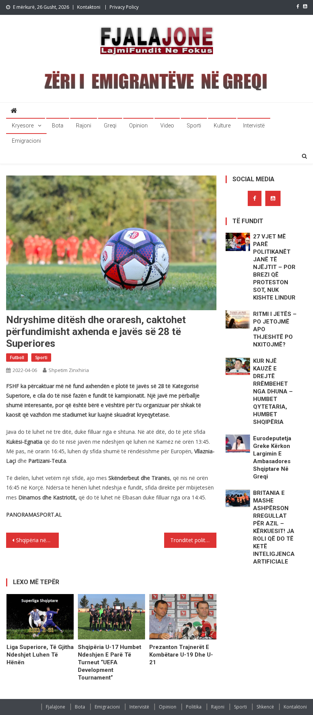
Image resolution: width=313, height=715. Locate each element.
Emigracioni (26, 141)
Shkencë (265, 707)
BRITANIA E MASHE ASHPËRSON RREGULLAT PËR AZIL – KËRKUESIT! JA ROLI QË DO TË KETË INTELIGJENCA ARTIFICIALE (274, 527)
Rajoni (83, 125)
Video (167, 125)
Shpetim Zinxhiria (68, 370)
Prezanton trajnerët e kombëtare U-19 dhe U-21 (181, 655)
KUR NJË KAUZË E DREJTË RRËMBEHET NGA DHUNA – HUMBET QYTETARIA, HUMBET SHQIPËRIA (273, 391)
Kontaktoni (88, 7)
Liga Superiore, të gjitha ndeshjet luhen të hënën (40, 655)
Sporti (194, 125)
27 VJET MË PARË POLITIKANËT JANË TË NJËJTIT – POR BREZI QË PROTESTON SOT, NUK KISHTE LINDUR (274, 267)
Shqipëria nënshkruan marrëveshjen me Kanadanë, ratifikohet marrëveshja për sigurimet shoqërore (37, 540)
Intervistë (254, 125)
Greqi (110, 125)
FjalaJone (55, 707)
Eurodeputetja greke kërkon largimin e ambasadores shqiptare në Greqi (272, 457)
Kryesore (23, 125)
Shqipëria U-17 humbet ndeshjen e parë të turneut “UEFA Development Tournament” (109, 662)
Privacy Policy (124, 7)
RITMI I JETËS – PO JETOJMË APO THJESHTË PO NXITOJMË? (275, 329)
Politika (194, 707)
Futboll (17, 357)
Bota (57, 125)
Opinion (138, 125)
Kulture (222, 125)
